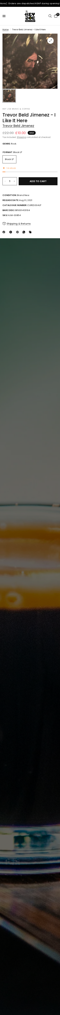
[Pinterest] (18, 232)
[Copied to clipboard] (31, 232)
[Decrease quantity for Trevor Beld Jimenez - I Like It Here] (5, 181)
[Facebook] (4, 232)
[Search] (50, 16)
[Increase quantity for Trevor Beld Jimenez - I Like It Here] (14, 181)
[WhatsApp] (24, 232)
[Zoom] (50, 40)
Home (5, 29)
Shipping (21, 137)
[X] (11, 232)
